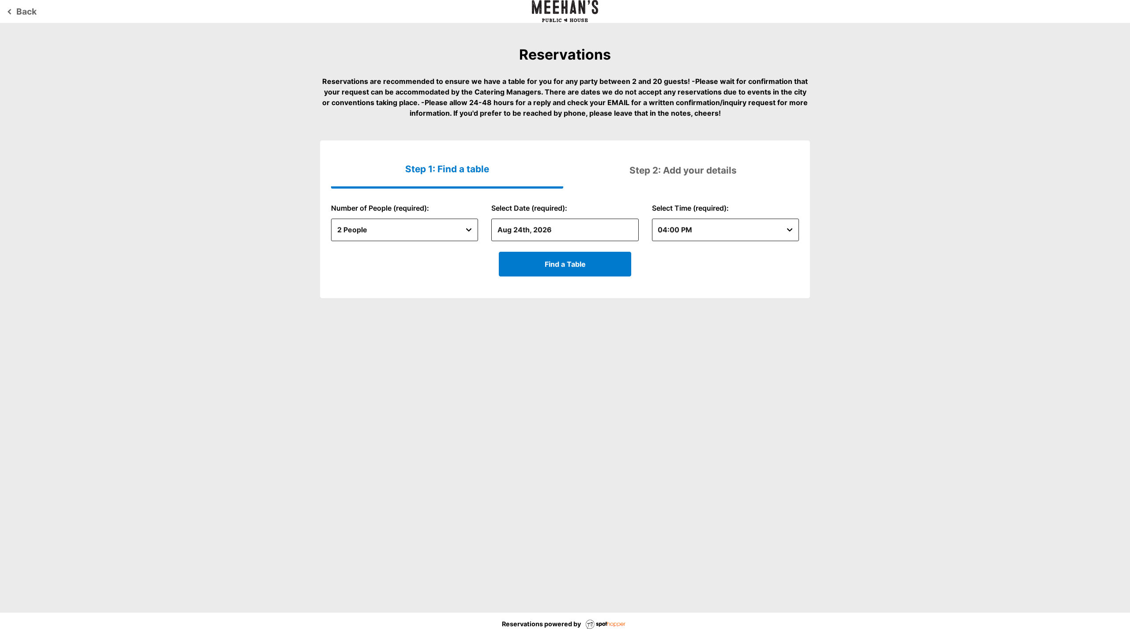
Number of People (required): (380, 208)
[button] (683, 170)
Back (20, 11)
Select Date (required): (529, 208)
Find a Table (565, 264)
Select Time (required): (690, 208)
